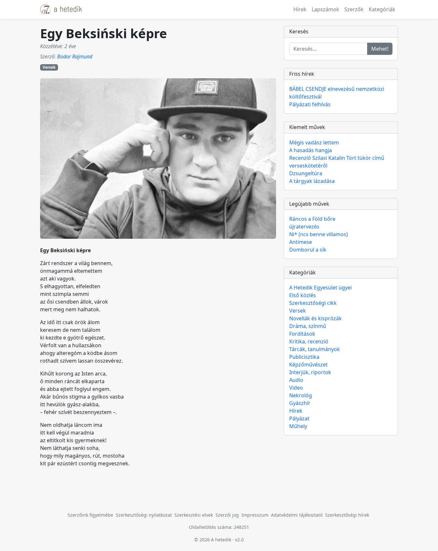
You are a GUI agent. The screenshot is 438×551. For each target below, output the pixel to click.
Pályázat (299, 418)
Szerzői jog (227, 515)
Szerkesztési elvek (193, 515)
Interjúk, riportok (310, 372)
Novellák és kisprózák (315, 318)
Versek (49, 67)
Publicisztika (304, 356)
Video (296, 387)
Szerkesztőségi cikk (313, 302)
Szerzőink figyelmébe (90, 515)
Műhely (298, 426)
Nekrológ (300, 395)
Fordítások (302, 333)
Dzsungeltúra (305, 173)
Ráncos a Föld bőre (312, 218)
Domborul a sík (307, 249)
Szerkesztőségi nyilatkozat (144, 515)
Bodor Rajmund (74, 56)
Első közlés (302, 295)
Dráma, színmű (307, 326)
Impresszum (254, 515)
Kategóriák (382, 9)
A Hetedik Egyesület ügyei (320, 287)
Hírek (300, 9)
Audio (296, 379)
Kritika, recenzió (308, 341)
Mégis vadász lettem (314, 142)
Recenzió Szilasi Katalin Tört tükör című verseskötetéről (336, 161)
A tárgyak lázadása (312, 181)
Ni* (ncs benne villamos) (318, 234)
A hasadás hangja (310, 150)
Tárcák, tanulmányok (314, 349)
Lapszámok (325, 9)
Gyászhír (299, 403)
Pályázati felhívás (310, 104)
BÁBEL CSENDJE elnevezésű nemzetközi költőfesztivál (336, 92)
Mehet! (379, 48)
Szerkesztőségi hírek (347, 515)
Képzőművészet (308, 364)
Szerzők (354, 9)
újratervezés (304, 226)
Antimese (300, 241)
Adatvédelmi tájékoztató (297, 515)
